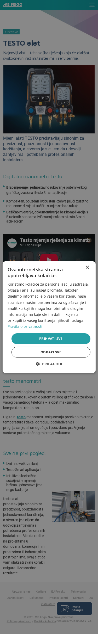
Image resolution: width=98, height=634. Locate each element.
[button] (49, 363)
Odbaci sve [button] (51, 352)
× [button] (87, 267)
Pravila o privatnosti (25, 326)
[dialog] (48, 317)
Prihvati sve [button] (50, 338)
